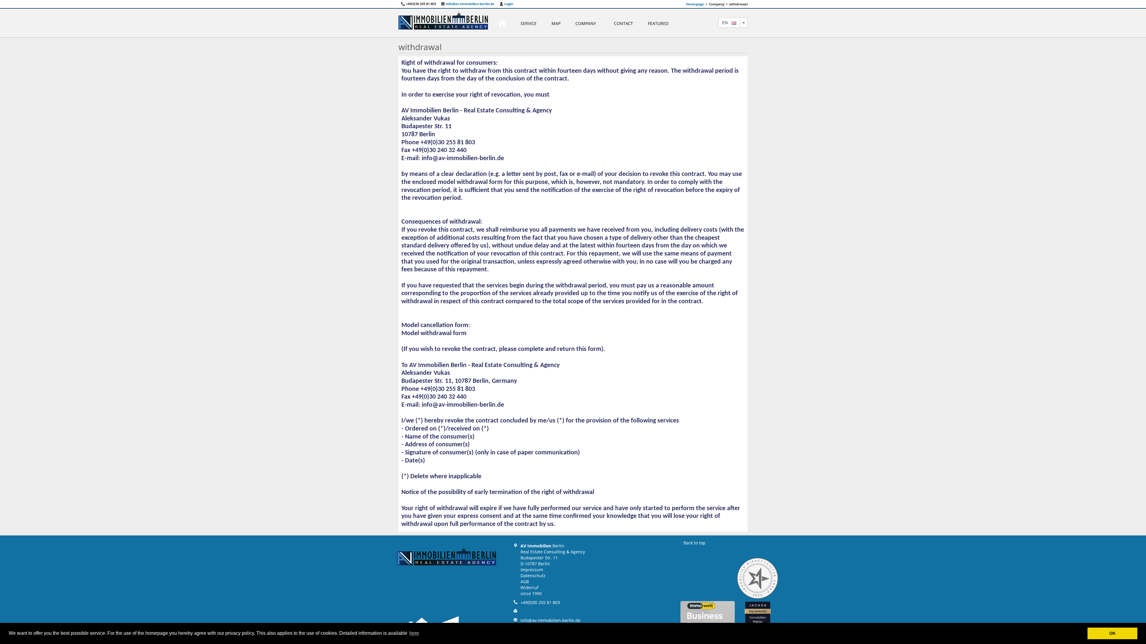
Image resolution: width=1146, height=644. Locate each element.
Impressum (531, 569)
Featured (658, 23)
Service (528, 23)
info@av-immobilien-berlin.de (470, 3)
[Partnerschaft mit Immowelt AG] (707, 618)
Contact (623, 23)
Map (556, 23)
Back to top (694, 543)
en (726, 22)
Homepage (695, 4)
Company (585, 23)
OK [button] (1112, 633)
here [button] (414, 633)
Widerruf (529, 587)
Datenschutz (533, 575)
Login (508, 3)
